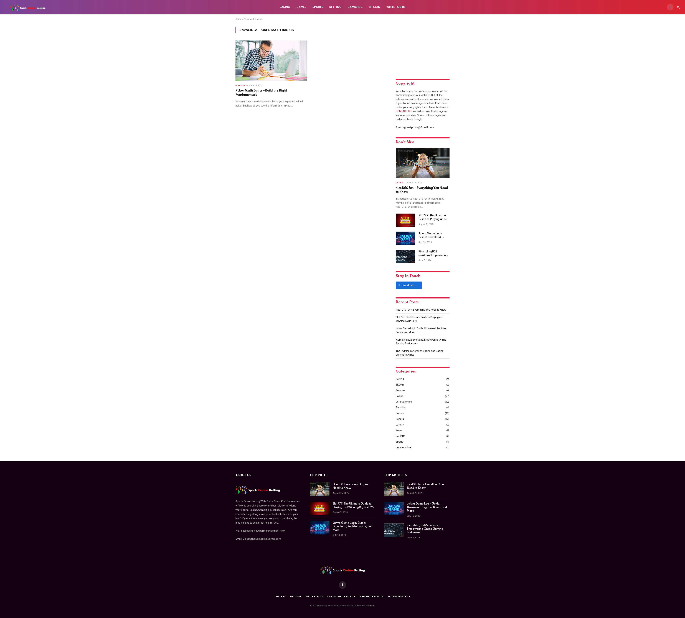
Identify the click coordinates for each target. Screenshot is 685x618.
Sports (318, 7)
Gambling (355, 7)
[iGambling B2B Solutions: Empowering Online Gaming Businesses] (405, 256)
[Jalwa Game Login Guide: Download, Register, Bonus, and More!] (405, 238)
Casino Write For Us (364, 605)
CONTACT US (404, 111)
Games (301, 7)
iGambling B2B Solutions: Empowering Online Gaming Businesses (432, 253)
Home (238, 19)
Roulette (400, 436)
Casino (285, 7)
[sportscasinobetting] (27, 7)
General (400, 418)
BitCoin (374, 7)
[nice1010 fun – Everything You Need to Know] (423, 163)
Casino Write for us (341, 596)
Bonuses (240, 85)
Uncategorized (404, 447)
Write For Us (396, 7)
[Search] (678, 7)
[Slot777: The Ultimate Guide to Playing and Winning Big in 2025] (405, 220)
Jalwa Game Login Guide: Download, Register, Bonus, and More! (431, 235)
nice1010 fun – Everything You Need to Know (422, 190)
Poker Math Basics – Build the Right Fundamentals (261, 92)
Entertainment (404, 401)
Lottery (400, 424)
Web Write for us (371, 596)
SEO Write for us (398, 596)
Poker (399, 430)
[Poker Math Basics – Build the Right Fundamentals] (271, 60)
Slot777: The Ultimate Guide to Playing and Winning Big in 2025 (432, 217)
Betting (335, 7)
